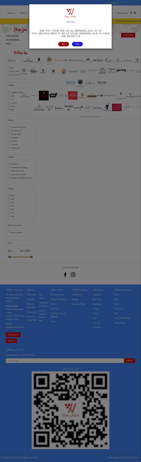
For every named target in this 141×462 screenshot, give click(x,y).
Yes (77, 44)
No (63, 44)
